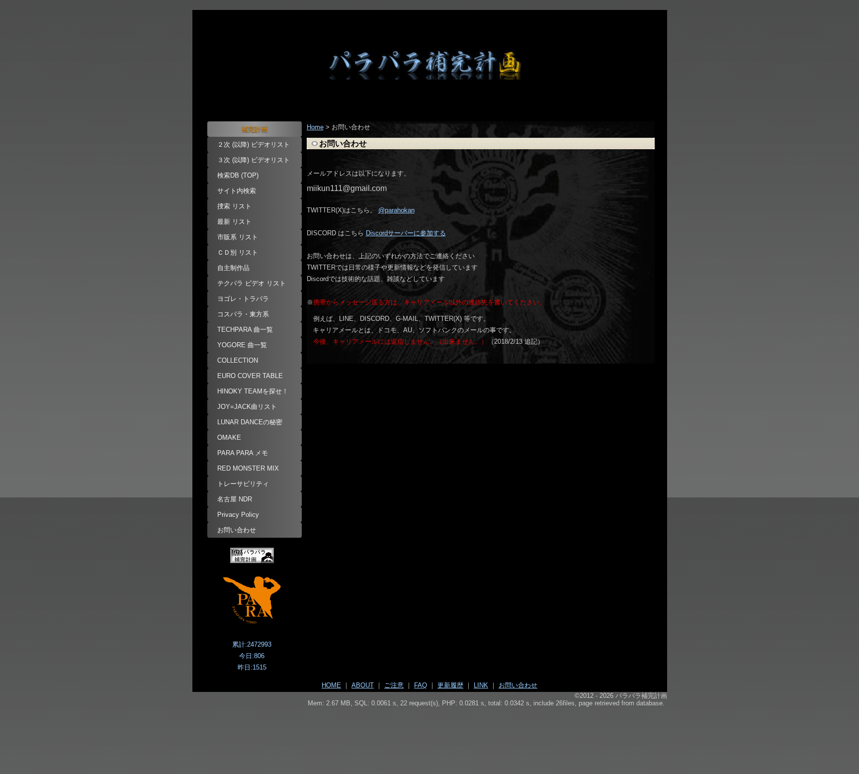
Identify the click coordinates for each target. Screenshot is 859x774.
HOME (331, 685)
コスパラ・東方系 (243, 314)
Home (315, 127)
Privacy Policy (238, 514)
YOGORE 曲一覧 (242, 345)
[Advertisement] (429, 734)
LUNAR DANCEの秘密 (249, 422)
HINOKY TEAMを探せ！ (252, 391)
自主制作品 (233, 268)
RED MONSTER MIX (248, 468)
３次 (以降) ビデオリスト (253, 160)
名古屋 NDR (234, 499)
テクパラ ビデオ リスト (251, 283)
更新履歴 (450, 685)
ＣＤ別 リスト (237, 252)
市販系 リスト (237, 237)
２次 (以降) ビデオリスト (253, 144)
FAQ (420, 685)
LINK (481, 685)
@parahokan (396, 210)
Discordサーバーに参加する (406, 233)
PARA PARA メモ (242, 453)
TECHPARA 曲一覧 (245, 329)
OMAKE (229, 437)
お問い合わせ (236, 530)
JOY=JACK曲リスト (247, 406)
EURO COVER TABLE (250, 376)
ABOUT (362, 685)
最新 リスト (234, 221)
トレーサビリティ (243, 483)
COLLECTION (237, 360)
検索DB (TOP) (237, 175)
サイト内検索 (236, 190)
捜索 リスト (234, 206)
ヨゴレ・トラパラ (243, 298)
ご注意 (394, 685)
